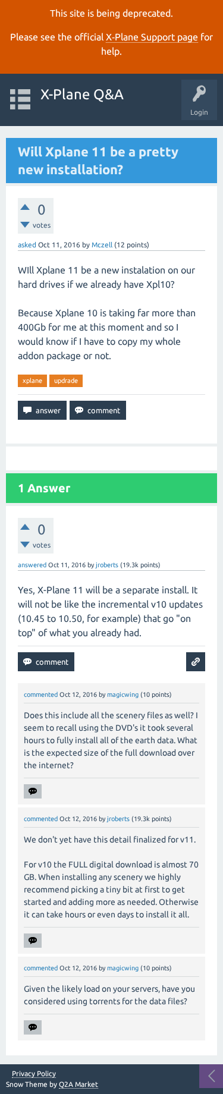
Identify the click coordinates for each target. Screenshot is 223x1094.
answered (32, 564)
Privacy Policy (34, 1073)
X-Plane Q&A (82, 94)
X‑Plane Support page (152, 37)
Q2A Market (78, 1084)
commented (41, 694)
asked (27, 245)
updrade (66, 380)
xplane (32, 380)
